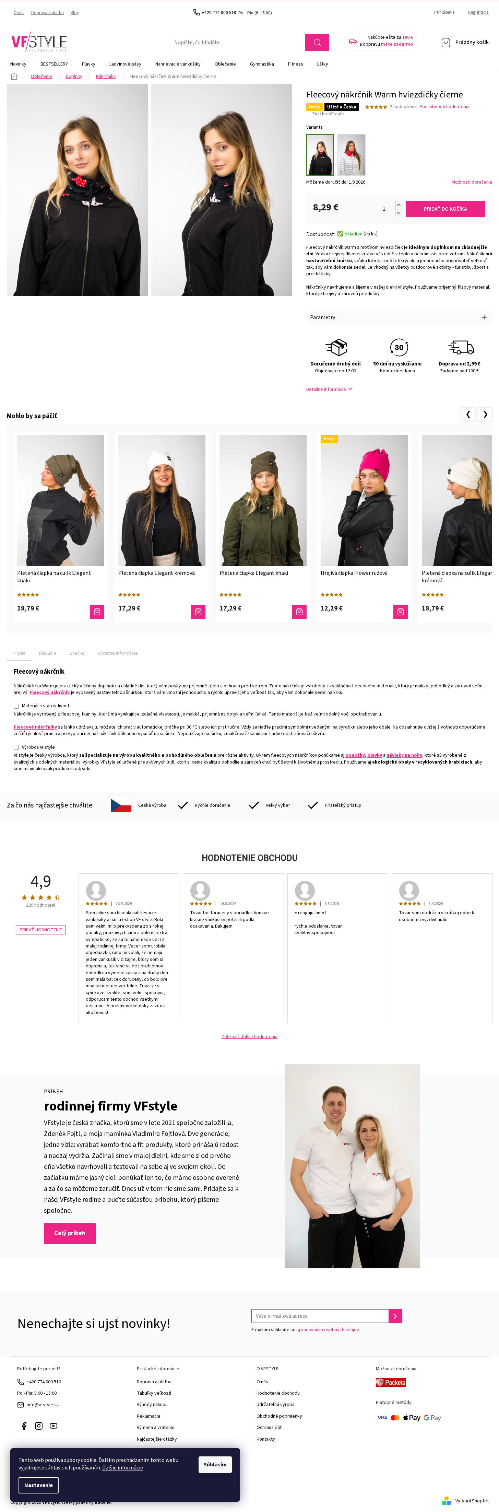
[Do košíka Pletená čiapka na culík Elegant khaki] (97, 612)
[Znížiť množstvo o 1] (398, 213)
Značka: (328, 114)
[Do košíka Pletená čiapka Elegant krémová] (198, 612)
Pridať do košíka (445, 209)
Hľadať (317, 42)
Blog (75, 13)
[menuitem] (18, 64)
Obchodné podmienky (279, 1416)
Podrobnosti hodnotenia (444, 107)
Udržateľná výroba (276, 1404)
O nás (19, 13)
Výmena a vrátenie (156, 1427)
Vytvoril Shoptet (472, 1501)
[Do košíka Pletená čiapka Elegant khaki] (299, 612)
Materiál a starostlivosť (46, 705)
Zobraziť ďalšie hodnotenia (249, 1037)
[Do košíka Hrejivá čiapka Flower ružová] (400, 612)
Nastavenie (38, 1485)
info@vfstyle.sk (43, 1404)
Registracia (478, 12)
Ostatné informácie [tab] (118, 653)
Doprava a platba (47, 13)
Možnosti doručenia (472, 182)
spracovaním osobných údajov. (328, 1329)
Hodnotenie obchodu (278, 1393)
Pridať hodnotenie (41, 930)
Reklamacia (148, 1416)
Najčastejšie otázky (157, 1439)
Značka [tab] (77, 653)
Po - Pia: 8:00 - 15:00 (37, 1393)
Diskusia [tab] (47, 653)
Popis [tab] (19, 653)
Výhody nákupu (152, 1404)
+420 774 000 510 (44, 1382)
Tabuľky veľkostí (154, 1393)
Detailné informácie (326, 389)
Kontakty (266, 1439)
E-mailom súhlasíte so (305, 1329)
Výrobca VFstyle (38, 747)
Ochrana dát (269, 1427)
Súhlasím (215, 1464)
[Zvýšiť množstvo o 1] (398, 205)
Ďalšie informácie (122, 1468)
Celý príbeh (69, 1233)
